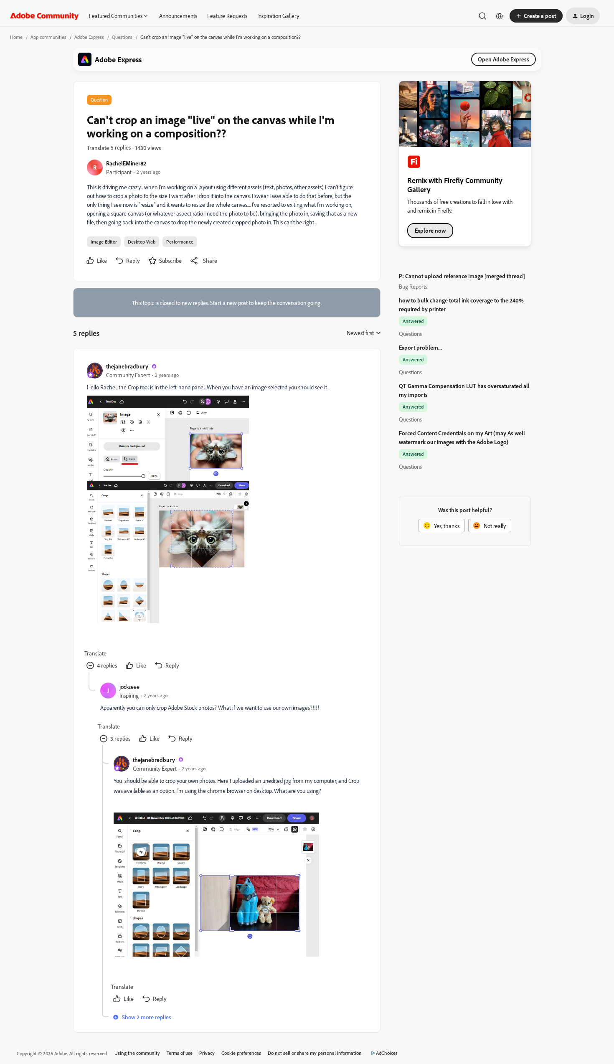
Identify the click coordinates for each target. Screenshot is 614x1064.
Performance (179, 242)
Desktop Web (141, 242)
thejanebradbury (127, 366)
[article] (226, 517)
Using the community (137, 1053)
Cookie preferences (241, 1053)
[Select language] (499, 16)
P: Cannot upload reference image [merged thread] (462, 275)
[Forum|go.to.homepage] (44, 16)
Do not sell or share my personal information (315, 1053)
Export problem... (420, 347)
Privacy (207, 1053)
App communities (48, 37)
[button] (536, 16)
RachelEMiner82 (126, 163)
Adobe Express (89, 37)
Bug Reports (413, 286)
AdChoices (387, 1053)
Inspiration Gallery (278, 15)
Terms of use (180, 1053)
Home (16, 37)
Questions (122, 37)
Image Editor (104, 242)
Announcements (178, 15)
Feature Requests (227, 15)
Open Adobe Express (503, 59)
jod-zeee (129, 686)
